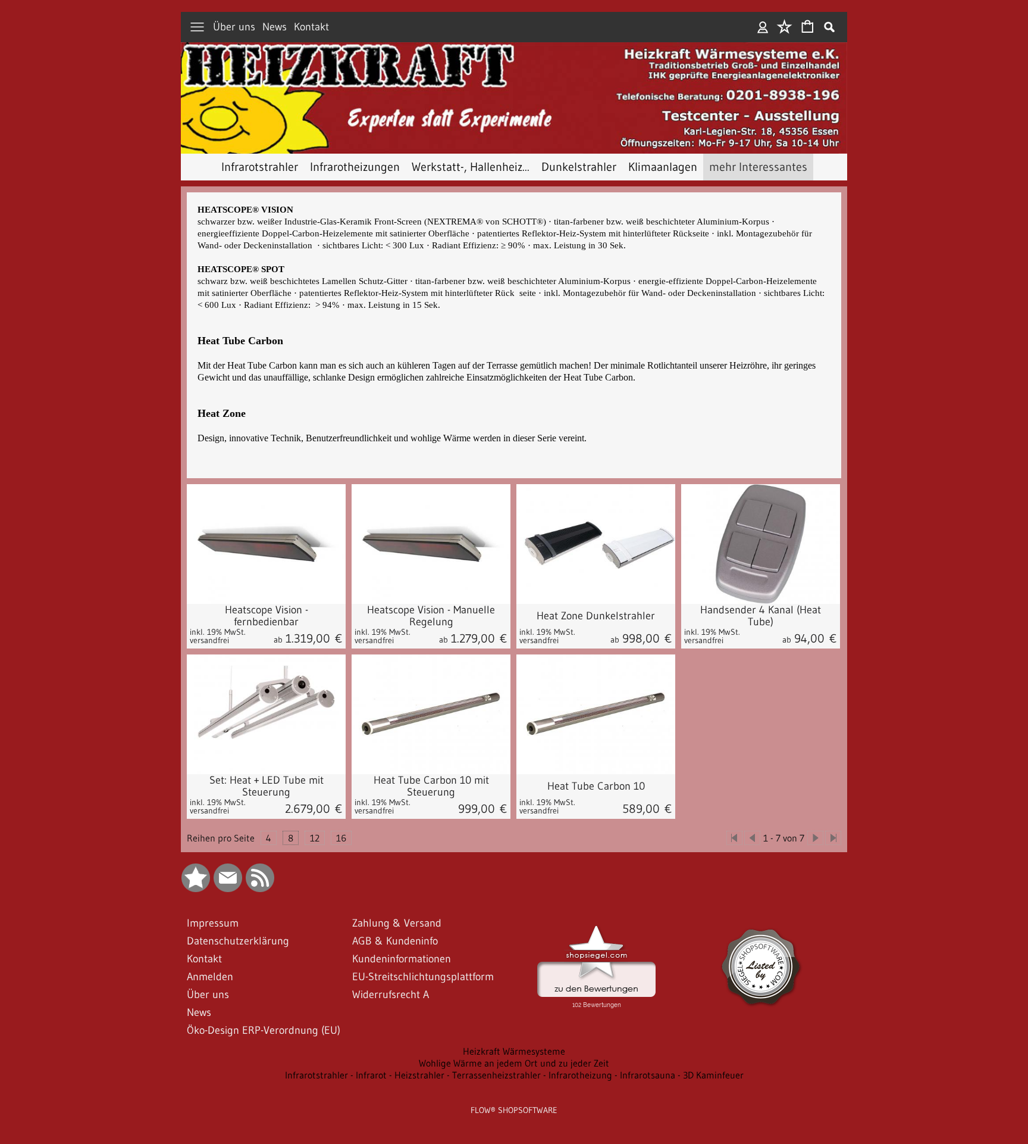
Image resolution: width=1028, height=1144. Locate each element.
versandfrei (209, 640)
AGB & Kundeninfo (395, 940)
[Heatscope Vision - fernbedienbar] (266, 544)
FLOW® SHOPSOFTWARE (514, 1110)
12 (314, 838)
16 (341, 838)
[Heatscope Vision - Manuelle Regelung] (431, 544)
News (274, 27)
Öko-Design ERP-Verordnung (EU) (263, 1030)
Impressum (213, 923)
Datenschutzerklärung (238, 940)
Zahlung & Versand (396, 923)
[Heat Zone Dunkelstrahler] (595, 544)
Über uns (234, 27)
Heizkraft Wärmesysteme (514, 1051)
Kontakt (311, 27)
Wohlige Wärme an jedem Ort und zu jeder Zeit (514, 1063)
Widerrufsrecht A (390, 994)
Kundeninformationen (401, 958)
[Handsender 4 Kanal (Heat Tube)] (760, 544)
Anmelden (763, 27)
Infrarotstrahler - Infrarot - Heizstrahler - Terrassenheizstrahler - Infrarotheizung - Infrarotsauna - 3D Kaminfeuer (514, 1075)
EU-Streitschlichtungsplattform (423, 976)
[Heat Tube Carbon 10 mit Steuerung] (431, 796)
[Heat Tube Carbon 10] (595, 796)
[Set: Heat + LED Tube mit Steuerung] (266, 796)
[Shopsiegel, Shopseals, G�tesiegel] (596, 928)
